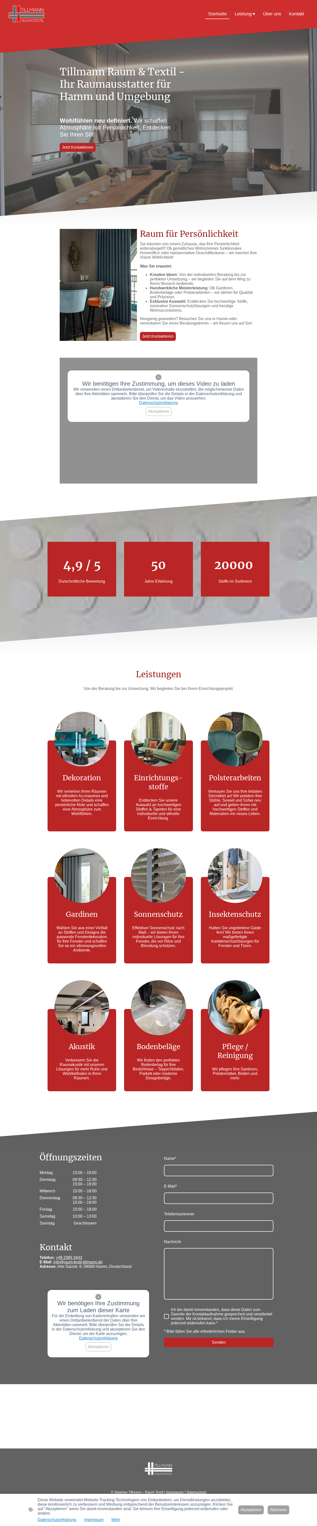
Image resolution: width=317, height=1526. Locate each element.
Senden (219, 1342)
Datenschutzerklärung (158, 403)
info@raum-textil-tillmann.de (78, 1262)
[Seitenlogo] (26, 14)
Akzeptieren (158, 411)
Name (170, 1158)
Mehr (115, 1520)
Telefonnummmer (179, 1214)
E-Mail (170, 1186)
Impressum (94, 1520)
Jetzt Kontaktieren (77, 147)
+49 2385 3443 (69, 1257)
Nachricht (172, 1242)
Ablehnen (278, 1510)
